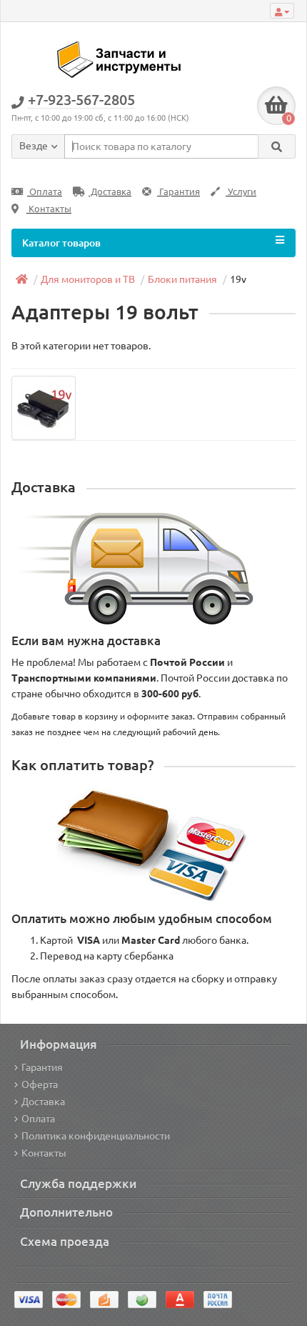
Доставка (110, 191)
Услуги (241, 191)
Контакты (48, 209)
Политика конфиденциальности (95, 1136)
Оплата (44, 191)
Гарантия (178, 191)
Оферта (39, 1084)
